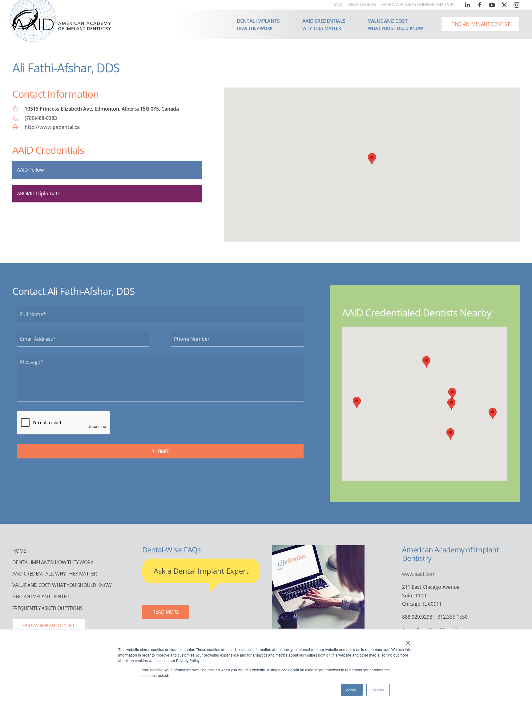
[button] (258, 24)
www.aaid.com (419, 574)
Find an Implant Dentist (480, 24)
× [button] (407, 641)
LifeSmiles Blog (362, 4)
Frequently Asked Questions (47, 608)
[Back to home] (61, 19)
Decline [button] (378, 689)
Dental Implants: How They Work (52, 562)
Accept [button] (351, 689)
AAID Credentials (48, 150)
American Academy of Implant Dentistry (418, 4)
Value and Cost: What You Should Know (61, 585)
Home (19, 550)
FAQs (338, 4)
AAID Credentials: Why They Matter (54, 573)
